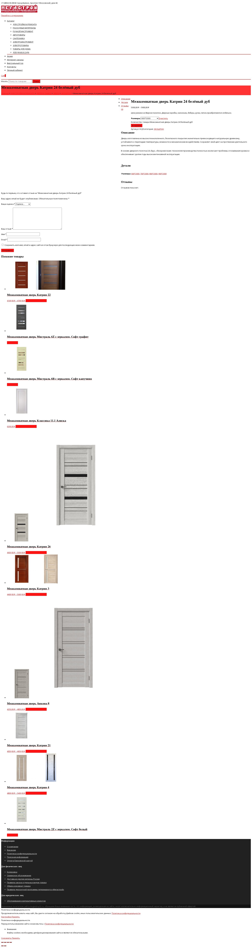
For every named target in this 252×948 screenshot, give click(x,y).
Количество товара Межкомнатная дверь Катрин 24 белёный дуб (162, 122)
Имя (3, 234)
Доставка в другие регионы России (23, 879)
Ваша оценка (8, 204)
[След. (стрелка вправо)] (5, 945)
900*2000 (162, 173)
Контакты (11, 66)
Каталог (10, 21)
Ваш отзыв (7, 229)
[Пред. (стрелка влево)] (2, 945)
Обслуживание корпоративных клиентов (26, 901)
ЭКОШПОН (159, 129)
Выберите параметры (36, 300)
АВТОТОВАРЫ (19, 35)
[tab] (129, 99)
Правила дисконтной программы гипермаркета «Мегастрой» (35, 889)
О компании (12, 846)
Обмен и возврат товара (18, 886)
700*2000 (144, 173)
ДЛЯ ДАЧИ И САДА (21, 52)
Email (4, 239)
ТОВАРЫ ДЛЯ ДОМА (21, 49)
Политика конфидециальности (126, 913)
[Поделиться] (5, 942)
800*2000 (153, 173)
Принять (16, 916)
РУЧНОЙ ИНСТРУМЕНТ (23, 31)
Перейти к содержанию (12, 15)
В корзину (136, 125)
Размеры (135, 118)
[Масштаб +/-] (10, 942)
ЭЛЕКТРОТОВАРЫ (21, 45)
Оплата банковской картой (20, 860)
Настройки (6, 916)
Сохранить (6, 938)
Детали (124, 102)
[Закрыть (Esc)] (2, 942)
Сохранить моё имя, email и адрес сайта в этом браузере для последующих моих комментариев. (50, 245)
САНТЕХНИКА (19, 38)
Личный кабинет (15, 70)
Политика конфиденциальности (22, 853)
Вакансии (11, 850)
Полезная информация (17, 857)
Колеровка (12, 872)
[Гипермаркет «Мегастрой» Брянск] (19, 12)
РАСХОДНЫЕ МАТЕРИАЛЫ (24, 28)
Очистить (163, 118)
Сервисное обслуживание (19, 875)
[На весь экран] (8, 942)
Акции (10, 56)
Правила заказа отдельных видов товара (27, 882)
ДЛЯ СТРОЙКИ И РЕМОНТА (25, 24)
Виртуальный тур (15, 63)
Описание (125, 98)
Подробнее (12, 342)
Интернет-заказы (15, 59)
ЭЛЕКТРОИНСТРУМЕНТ (23, 42)
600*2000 (135, 173)
